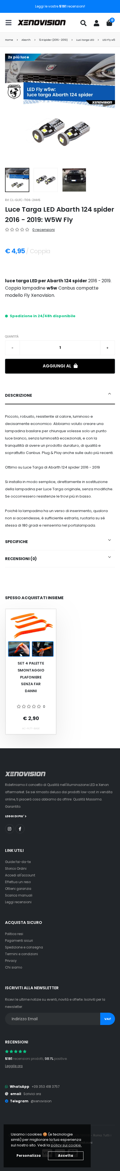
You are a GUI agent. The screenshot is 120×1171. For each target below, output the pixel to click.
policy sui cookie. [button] (66, 1145)
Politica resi (14, 934)
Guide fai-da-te (18, 862)
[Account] (96, 23)
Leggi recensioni (18, 902)
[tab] (60, 395)
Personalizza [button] (28, 1155)
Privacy (11, 961)
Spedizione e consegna (24, 947)
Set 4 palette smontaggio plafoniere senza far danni (31, 677)
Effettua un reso (18, 882)
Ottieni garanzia (18, 888)
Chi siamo (13, 967)
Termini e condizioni (21, 954)
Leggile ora (14, 1066)
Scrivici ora (32, 1094)
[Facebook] (20, 828)
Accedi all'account (20, 875)
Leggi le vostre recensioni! (60, 6)
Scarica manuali (18, 895)
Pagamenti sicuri (19, 940)
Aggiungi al (58, 366)
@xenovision (41, 1101)
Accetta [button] (65, 1155)
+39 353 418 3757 (45, 1086)
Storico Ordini (16, 868)
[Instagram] (9, 828)
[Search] (83, 23)
